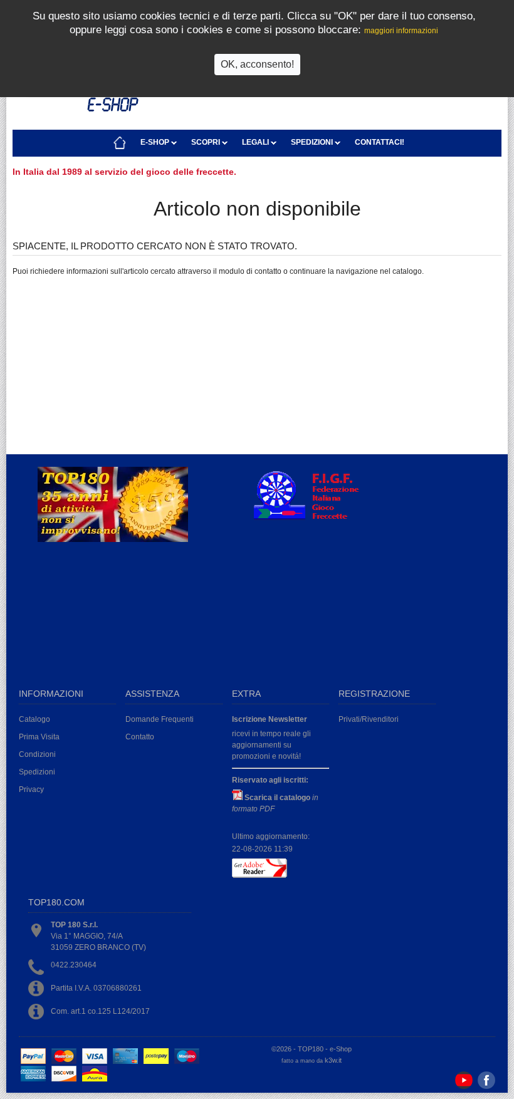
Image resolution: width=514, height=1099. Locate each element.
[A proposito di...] (113, 539)
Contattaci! (379, 142)
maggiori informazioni (401, 30)
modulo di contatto (250, 271)
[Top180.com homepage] (119, 142)
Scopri (206, 142)
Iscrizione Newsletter (269, 719)
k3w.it (333, 1060)
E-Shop (155, 142)
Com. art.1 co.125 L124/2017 (100, 1011)
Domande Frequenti (159, 719)
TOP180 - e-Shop (325, 1049)
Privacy (31, 789)
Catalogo (34, 719)
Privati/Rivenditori (368, 719)
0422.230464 (74, 965)
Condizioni (37, 754)
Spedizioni (313, 142)
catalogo (407, 271)
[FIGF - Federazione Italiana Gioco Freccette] (312, 518)
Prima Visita (39, 736)
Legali (256, 142)
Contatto (139, 736)
